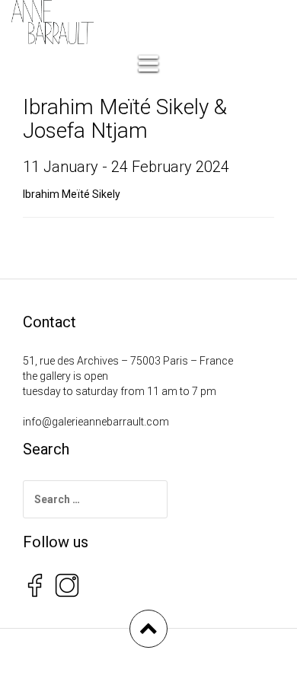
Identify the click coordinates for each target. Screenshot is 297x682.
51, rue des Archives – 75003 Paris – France (128, 361)
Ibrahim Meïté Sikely (71, 194)
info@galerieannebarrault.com (96, 422)
